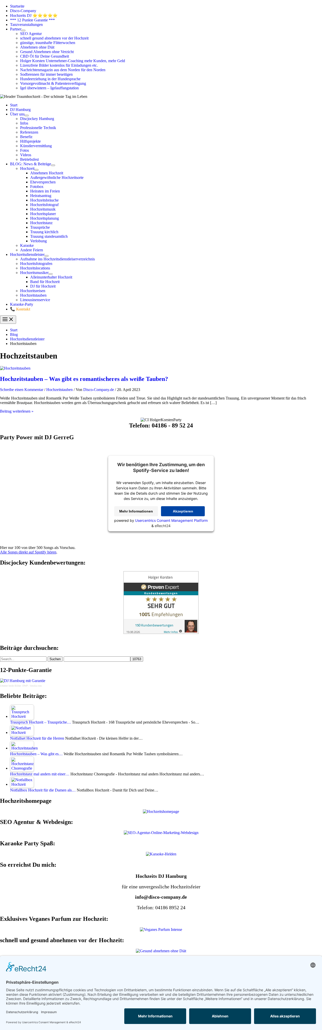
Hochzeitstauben (59, 389)
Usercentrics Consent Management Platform (171, 520)
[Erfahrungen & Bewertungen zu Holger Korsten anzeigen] (161, 632)
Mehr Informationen (136, 511)
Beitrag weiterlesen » (16, 411)
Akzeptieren (183, 511)
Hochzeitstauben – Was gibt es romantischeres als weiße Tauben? (84, 379)
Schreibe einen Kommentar (21, 389)
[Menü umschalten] (23, 30)
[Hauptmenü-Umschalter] (8, 319)
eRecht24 (163, 526)
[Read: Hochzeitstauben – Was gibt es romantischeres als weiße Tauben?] (15, 368)
